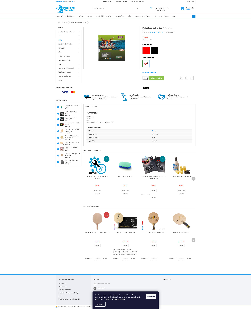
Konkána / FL (89, 258)
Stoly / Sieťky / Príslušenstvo (66, 32)
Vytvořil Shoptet (62, 307)
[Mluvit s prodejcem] (186, 78)
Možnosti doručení (149, 73)
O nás (60, 296)
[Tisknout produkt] (181, 78)
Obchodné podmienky (137, 2)
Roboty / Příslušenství (64, 76)
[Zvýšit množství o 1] (147, 77)
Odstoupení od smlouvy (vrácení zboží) (69, 299)
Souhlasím (151, 296)
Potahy (60, 40)
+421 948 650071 (101, 288)
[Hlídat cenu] (192, 78)
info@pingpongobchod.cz (103, 284)
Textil (59, 64)
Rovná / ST (98, 258)
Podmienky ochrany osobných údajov (69, 293)
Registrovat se (60, 1)
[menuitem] (65, 16)
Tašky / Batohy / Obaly (64, 60)
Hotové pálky (61, 48)
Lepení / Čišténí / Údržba (65, 44)
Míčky (59, 52)
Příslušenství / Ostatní (64, 72)
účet (73, 1)
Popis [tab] (87, 106)
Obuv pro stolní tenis (64, 56)
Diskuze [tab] (95, 106)
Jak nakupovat (107, 2)
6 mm (148, 195)
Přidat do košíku (156, 78)
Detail (153, 190)
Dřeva (59, 36)
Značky (60, 80)
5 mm (143, 195)
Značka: (170, 32)
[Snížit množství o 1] (147, 79)
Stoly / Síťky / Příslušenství (66, 68)
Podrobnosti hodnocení (156, 32)
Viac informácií (120, 299)
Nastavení (100, 304)
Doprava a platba (121, 2)
